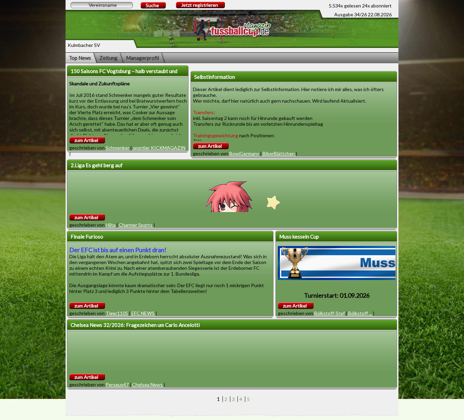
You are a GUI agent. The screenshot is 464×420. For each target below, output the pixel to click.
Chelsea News (147, 384)
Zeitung (109, 58)
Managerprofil (142, 58)
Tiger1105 (117, 313)
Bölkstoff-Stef (329, 313)
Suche (152, 5)
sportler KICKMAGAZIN (158, 148)
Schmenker (117, 148)
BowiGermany (244, 153)
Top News (80, 58)
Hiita (110, 225)
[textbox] (101, 5)
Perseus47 (117, 384)
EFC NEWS (143, 313)
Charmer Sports (136, 225)
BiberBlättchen (279, 153)
